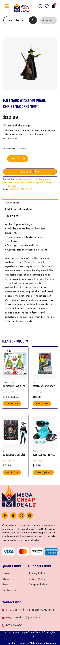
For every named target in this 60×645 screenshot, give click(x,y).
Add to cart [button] (12, 403)
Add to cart (17, 158)
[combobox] (16, 20)
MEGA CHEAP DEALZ (21, 189)
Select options (43, 472)
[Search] (33, 20)
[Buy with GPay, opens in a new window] (30, 171)
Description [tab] (12, 202)
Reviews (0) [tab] (12, 215)
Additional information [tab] (18, 209)
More (45, 20)
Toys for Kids (9, 186)
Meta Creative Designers (43, 643)
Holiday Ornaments (24, 179)
